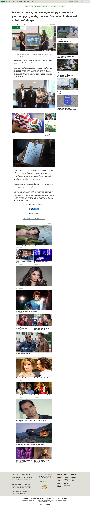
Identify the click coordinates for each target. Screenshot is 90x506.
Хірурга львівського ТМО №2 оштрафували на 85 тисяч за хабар (67, 109)
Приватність (67, 485)
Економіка (26, 1)
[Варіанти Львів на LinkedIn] (71, 1)
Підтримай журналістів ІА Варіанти (33, 218)
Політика (13, 1)
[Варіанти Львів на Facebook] (67, 1)
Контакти (66, 480)
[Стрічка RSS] (77, 1)
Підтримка (67, 479)
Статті (59, 6)
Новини (63, 6)
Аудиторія (59, 486)
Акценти (59, 476)
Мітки (58, 482)
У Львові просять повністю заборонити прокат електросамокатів (67, 40)
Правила (66, 483)
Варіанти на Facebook (34, 213)
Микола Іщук (40, 204)
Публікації (59, 474)
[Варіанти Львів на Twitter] (69, 1)
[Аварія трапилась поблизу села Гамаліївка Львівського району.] (67, 49)
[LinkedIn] (50, 24)
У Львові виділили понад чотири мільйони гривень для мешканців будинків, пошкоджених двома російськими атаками (66, 74)
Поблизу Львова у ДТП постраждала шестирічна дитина (66, 57)
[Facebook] (45, 24)
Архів (58, 483)
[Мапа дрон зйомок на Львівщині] (45, 487)
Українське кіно (46, 6)
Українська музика (37, 6)
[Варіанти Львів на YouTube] (73, 1)
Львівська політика (29, 6)
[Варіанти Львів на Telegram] (75, 1)
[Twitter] (47, 24)
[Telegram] (52, 24)
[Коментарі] (54, 24)
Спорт (36, 1)
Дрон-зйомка (66, 476)
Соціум (32, 1)
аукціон (30, 204)
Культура (19, 1)
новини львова (34, 204)
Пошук (58, 485)
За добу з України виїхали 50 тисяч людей (66, 92)
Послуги (66, 474)
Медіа (58, 480)
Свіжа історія (53, 6)
